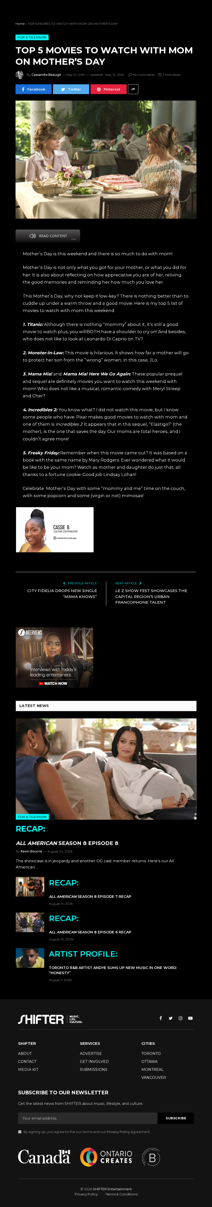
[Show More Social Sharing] (133, 89)
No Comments (144, 75)
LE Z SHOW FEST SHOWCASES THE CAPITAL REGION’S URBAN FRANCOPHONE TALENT (151, 596)
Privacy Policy (118, 1132)
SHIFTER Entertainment (112, 1189)
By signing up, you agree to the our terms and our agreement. (87, 1132)
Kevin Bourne (31, 851)
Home (20, 24)
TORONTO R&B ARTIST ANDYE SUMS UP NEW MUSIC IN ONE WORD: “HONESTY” (113, 962)
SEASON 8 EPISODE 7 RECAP (90, 888)
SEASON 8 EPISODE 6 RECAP (90, 924)
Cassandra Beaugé (46, 75)
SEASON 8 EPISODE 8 (67, 835)
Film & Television (32, 37)
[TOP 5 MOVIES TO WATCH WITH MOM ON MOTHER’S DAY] (106, 159)
